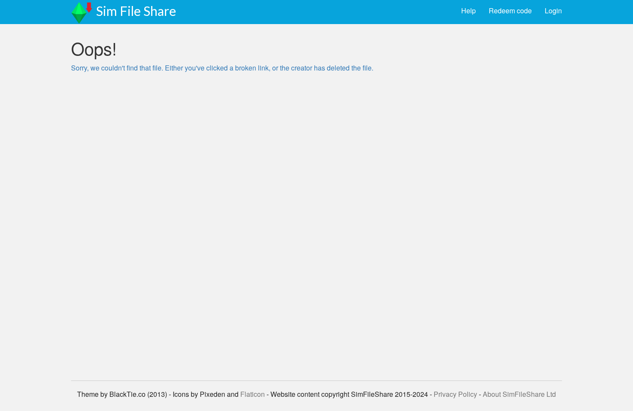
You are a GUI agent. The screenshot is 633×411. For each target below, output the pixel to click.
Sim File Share (136, 10)
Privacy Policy (455, 394)
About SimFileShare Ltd (519, 394)
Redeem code (510, 10)
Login (553, 10)
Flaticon (252, 394)
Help (468, 10)
